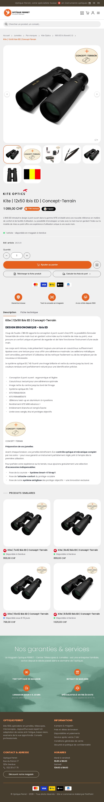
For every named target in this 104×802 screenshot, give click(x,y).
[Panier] (87, 12)
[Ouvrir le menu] (98, 12)
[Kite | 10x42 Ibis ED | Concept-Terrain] (26, 586)
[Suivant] (97, 94)
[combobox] (52, 24)
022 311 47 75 (12, 767)
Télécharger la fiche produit (29, 274)
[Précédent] (7, 94)
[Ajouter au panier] (30, 541)
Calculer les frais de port (77, 274)
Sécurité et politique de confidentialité (72, 744)
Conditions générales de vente (68, 741)
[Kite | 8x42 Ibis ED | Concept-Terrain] (77, 523)
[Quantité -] (6, 255)
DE (94, 3)
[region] (52, 94)
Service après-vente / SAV (66, 737)
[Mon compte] (92, 12)
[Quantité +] (27, 255)
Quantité (7, 250)
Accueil (6, 36)
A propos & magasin (63, 725)
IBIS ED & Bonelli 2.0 (64, 36)
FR (90, 3)
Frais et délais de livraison (66, 729)
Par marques (31, 36)
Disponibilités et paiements (67, 733)
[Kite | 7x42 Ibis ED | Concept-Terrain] (26, 523)
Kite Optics (46, 36)
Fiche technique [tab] (29, 312)
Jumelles (18, 36)
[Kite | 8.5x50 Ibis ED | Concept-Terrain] (77, 586)
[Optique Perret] (16, 13)
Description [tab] (9, 312)
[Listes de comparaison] (82, 12)
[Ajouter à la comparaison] (97, 265)
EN (98, 3)
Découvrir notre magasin (21, 774)
